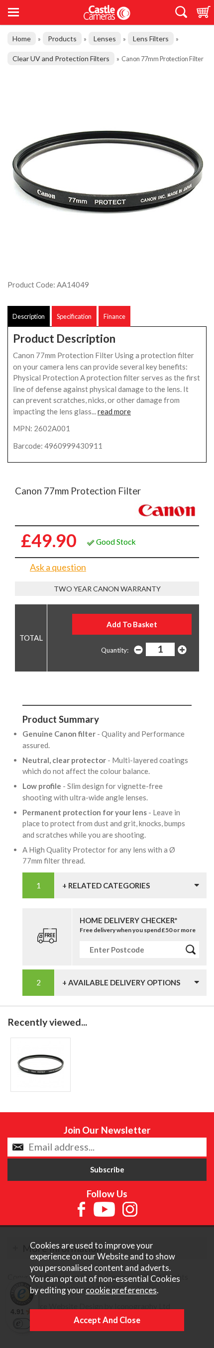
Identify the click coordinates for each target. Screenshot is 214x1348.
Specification (74, 316)
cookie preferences (121, 1290)
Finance (114, 316)
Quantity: (114, 650)
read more (114, 411)
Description (28, 316)
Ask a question (58, 567)
